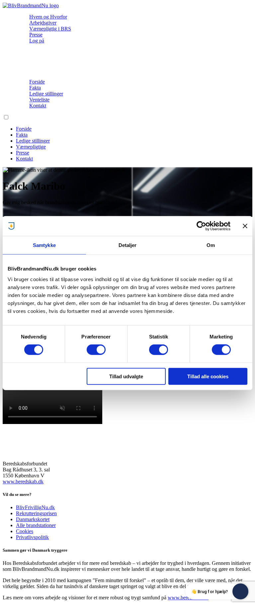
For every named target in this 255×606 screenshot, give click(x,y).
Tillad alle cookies (207, 376)
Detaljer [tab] (128, 245)
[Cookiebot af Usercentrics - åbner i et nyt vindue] (201, 226)
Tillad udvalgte (126, 376)
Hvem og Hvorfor (48, 17)
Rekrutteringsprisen (36, 513)
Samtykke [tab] (44, 245)
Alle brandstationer (36, 525)
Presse (35, 34)
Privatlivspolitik (32, 537)
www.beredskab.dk (23, 481)
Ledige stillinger (46, 93)
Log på (36, 40)
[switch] (96, 349)
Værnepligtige (31, 147)
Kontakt (37, 105)
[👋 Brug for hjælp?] (240, 591)
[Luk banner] (245, 226)
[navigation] (31, 5)
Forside (37, 82)
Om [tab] (211, 245)
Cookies (24, 531)
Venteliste (39, 99)
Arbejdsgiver (42, 23)
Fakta (35, 88)
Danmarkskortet (32, 519)
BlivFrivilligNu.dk (35, 507)
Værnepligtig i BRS (50, 28)
